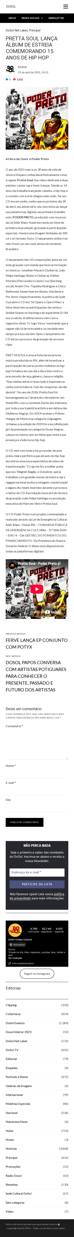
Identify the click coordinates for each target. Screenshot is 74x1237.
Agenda (13, 27)
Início (12, 18)
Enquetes (12, 1068)
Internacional (14, 1094)
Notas (10, 1139)
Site (8, 799)
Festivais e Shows (17, 1076)
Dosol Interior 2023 (18, 1032)
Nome (11, 765)
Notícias (11, 1148)
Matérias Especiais (18, 1103)
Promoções (13, 1166)
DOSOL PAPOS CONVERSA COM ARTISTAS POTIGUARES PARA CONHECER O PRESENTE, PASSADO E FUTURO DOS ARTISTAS (36, 676)
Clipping (11, 1005)
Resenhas (12, 1184)
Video (9, 1211)
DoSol (11, 6)
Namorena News (17, 1121)
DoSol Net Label (16, 1041)
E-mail (11, 782)
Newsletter (56, 18)
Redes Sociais (30, 18)
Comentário (14, 726)
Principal (11, 1157)
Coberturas (13, 1014)
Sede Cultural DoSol (18, 1193)
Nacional (11, 1112)
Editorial (11, 1059)
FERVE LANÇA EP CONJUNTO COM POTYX (37, 643)
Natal (9, 1130)
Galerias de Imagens (19, 1086)
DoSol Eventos (15, 1023)
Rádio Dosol (14, 1175)
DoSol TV (12, 1050)
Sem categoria (15, 1202)
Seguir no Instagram (37, 973)
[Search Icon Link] (26, 28)
